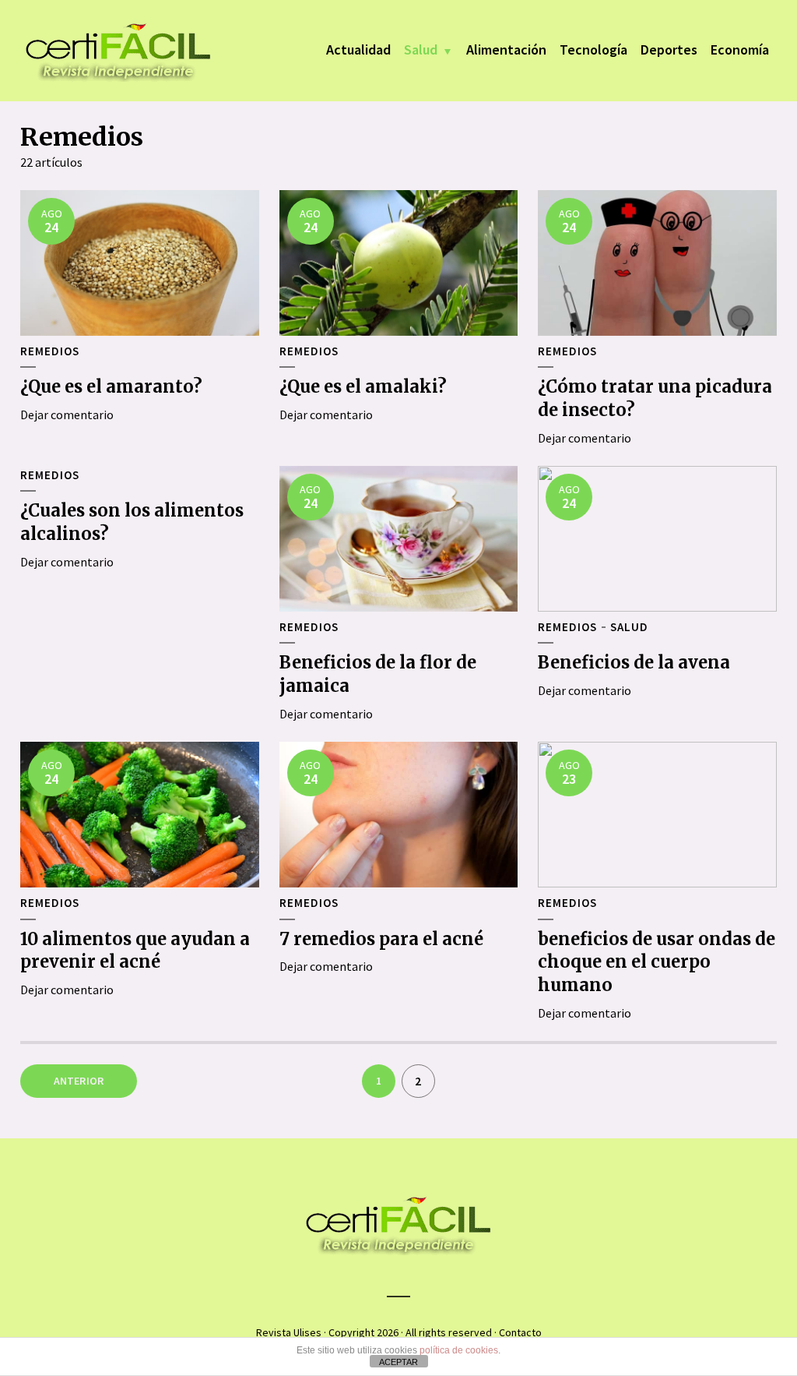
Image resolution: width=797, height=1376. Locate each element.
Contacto (520, 1332)
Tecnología (593, 49)
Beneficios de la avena (634, 662)
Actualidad (358, 49)
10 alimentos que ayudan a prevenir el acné (135, 950)
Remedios (49, 351)
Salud (420, 49)
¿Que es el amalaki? (363, 386)
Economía (740, 49)
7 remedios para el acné (381, 939)
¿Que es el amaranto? (111, 386)
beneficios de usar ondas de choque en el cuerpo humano (656, 962)
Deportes (669, 49)
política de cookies (459, 1350)
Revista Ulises (288, 1332)
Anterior (79, 1081)
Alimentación (506, 49)
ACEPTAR (398, 1362)
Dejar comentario (67, 414)
